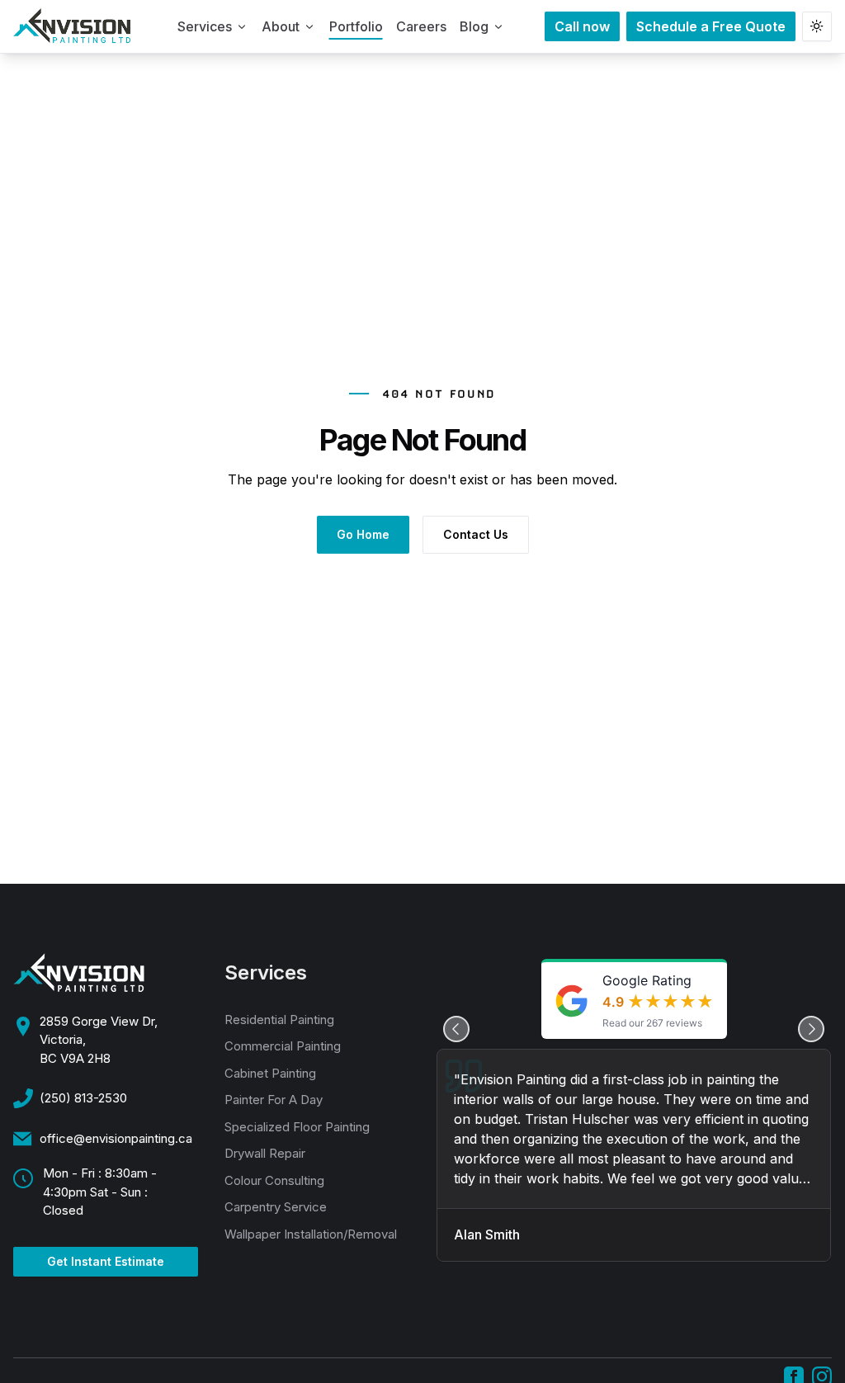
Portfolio (356, 26)
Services (204, 26)
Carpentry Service (275, 1207)
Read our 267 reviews (652, 1023)
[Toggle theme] (817, 26)
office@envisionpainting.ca (116, 1138)
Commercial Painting (282, 1046)
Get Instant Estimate (105, 1261)
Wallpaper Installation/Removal (310, 1234)
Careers (421, 26)
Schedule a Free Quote (711, 26)
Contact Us (475, 534)
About (281, 26)
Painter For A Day (273, 1099)
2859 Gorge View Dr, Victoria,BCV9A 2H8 (99, 1039)
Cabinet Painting (270, 1073)
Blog (474, 26)
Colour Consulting (274, 1180)
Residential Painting (279, 1019)
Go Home (363, 534)
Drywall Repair (264, 1153)
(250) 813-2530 (83, 1098)
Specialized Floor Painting (297, 1127)
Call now (582, 26)
